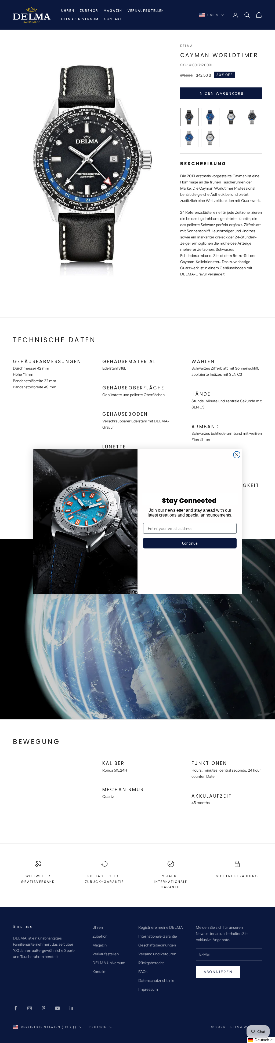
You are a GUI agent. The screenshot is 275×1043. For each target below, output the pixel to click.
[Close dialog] (236, 454)
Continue (190, 543)
